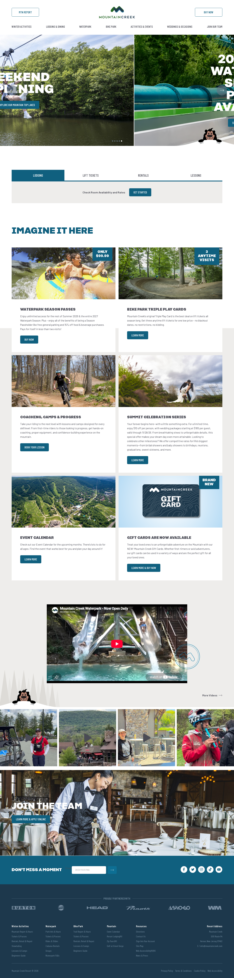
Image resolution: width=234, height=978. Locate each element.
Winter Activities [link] (22, 26)
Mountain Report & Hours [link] (22, 931)
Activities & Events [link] (142, 26)
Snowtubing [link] (17, 945)
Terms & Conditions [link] (183, 970)
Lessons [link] (196, 175)
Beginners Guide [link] (19, 955)
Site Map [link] (139, 945)
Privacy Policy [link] (167, 970)
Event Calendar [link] (113, 931)
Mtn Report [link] (25, 12)
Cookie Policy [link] (199, 970)
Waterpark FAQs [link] (52, 955)
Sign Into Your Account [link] (145, 941)
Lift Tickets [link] (91, 175)
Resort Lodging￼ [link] (114, 936)
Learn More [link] (137, 335)
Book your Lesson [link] (34, 447)
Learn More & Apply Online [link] (31, 819)
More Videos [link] (209, 695)
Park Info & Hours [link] (53, 931)
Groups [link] (49, 950)
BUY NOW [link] (29, 339)
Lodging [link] (38, 175)
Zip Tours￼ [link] (112, 941)
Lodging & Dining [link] (55, 26)
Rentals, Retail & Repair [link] (22, 941)
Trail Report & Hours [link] (82, 931)
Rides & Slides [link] (52, 941)
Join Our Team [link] (214, 26)
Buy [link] (208, 12)
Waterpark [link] (85, 26)
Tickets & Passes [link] (19, 936)
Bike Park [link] (111, 26)
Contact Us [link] (141, 936)
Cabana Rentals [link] (53, 945)
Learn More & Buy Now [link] (143, 567)
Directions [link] (140, 931)
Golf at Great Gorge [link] (115, 945)
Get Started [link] (140, 192)
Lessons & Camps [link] (19, 950)
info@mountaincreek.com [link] (211, 945)
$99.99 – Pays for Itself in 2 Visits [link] (117, 122)
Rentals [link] (143, 175)
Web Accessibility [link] (215, 970)
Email (68, 868)
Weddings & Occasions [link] (179, 26)
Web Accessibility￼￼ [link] (146, 950)
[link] (117, 17)
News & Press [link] (142, 955)
